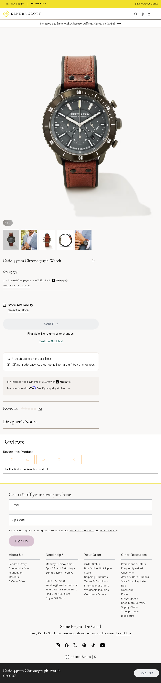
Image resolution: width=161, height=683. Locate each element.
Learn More (123, 633)
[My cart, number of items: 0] (148, 13)
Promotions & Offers (133, 564)
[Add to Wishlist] (93, 261)
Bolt (123, 585)
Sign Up (21, 541)
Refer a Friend (17, 581)
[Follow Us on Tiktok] (93, 646)
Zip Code (18, 520)
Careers (14, 576)
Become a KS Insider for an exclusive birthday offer (77, 23)
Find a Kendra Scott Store (61, 589)
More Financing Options (16, 285)
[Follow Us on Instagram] (58, 646)
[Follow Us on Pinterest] (84, 646)
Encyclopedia (129, 598)
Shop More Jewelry (133, 602)
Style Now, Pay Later (134, 581)
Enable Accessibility (146, 3)
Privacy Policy (108, 530)
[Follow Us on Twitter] (75, 646)
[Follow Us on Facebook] (67, 646)
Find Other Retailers (58, 593)
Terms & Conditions (96, 581)
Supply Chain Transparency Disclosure (130, 611)
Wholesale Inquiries (96, 589)
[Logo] (22, 14)
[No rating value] (29, 409)
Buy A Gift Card (55, 598)
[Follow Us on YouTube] (102, 646)
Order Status (92, 564)
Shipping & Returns (96, 576)
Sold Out (51, 324)
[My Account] (142, 13)
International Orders (96, 585)
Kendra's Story (18, 564)
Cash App (127, 589)
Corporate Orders (95, 594)
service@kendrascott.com (62, 585)
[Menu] (155, 13)
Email (15, 505)
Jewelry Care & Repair (135, 576)
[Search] (136, 13)
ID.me (124, 594)
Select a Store (18, 310)
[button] (12, 459)
